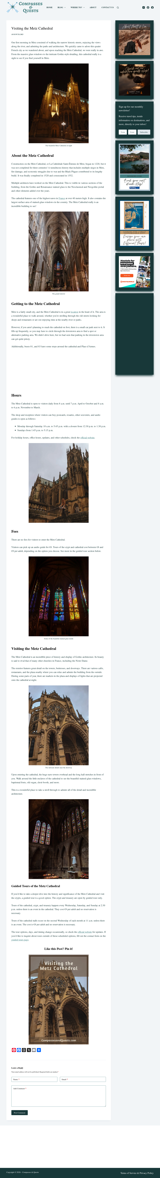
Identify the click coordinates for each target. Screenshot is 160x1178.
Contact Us (108, 7)
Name (16, 1079)
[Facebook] (152, 7)
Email (65, 1079)
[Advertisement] (58, 369)
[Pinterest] (148, 7)
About (93, 7)
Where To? (76, 7)
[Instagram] (143, 7)
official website (87, 437)
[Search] (118, 7)
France (62, 198)
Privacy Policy (147, 1173)
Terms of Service (128, 1173)
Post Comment (19, 1112)
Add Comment (19, 1088)
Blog (60, 7)
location (74, 311)
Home (49, 7)
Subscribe (144, 132)
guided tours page (19, 939)
